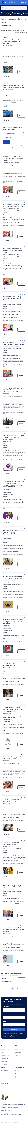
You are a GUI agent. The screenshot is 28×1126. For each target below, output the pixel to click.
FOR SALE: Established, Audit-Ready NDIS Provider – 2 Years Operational (13, 621)
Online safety (4, 1064)
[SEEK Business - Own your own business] (8, 2)
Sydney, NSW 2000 (16, 165)
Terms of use (4, 1073)
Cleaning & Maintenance (8, 61)
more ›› (14, 58)
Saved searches (4, 1058)
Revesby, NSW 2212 (16, 669)
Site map (3, 1086)
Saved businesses (5, 1055)
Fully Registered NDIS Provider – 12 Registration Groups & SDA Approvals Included (13, 578)
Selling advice (18, 1052)
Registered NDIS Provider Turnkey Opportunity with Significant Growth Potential (14, 437)
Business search (5, 1049)
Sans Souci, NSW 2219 (17, 584)
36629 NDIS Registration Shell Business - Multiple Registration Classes (13, 250)
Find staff (17, 1055)
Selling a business (19, 1049)
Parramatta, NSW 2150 (17, 396)
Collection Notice (21, 21)
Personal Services (7, 733)
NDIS (4, 182)
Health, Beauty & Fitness (8, 181)
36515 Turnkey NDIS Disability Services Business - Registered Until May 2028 (13, 158)
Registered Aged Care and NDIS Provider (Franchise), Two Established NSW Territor (13, 532)
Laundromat (5, 62)
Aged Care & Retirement (17, 733)
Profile (2, 1052)
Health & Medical (19, 181)
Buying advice (4, 1061)
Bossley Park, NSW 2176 (17, 48)
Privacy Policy (4, 22)
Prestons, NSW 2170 (16, 92)
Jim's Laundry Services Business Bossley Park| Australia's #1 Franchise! (13, 41)
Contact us (17, 1070)
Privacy (2, 1077)
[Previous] (7, 988)
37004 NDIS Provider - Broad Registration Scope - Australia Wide (12, 298)
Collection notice (5, 1080)
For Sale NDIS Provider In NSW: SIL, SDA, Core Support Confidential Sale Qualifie (13, 389)
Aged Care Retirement (8, 735)
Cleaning (17, 61)
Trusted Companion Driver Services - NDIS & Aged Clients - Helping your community (13, 709)
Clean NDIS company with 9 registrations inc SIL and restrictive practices (14, 929)
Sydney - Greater (7, 48)
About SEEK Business (6, 1070)
